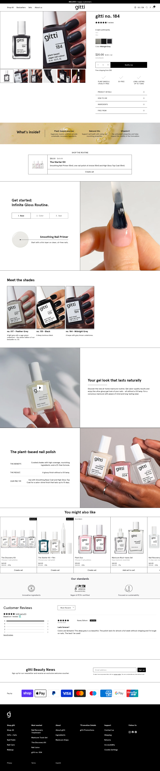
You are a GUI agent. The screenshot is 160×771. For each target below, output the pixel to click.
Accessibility (109, 745)
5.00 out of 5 (21, 614)
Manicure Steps (62, 740)
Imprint (58, 763)
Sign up (142, 670)
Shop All (10, 730)
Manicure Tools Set (39, 737)
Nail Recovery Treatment (37, 731)
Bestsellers (21, 7)
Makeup (10, 750)
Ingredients (60, 735)
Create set (89, 172)
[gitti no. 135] (103, 41)
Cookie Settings (111, 750)
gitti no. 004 (36, 752)
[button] (101, 22)
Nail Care (11, 745)
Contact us (109, 730)
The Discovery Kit (38, 742)
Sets (30, 7)
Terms (33, 763)
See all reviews (8, 635)
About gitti (60, 730)
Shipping (108, 735)
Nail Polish (11, 740)
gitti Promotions (87, 730)
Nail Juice (35, 747)
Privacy (9, 763)
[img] (63, 620)
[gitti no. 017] (98, 41)
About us (38, 7)
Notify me (129, 65)
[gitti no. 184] (109, 41)
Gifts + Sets (12, 735)
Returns (107, 740)
